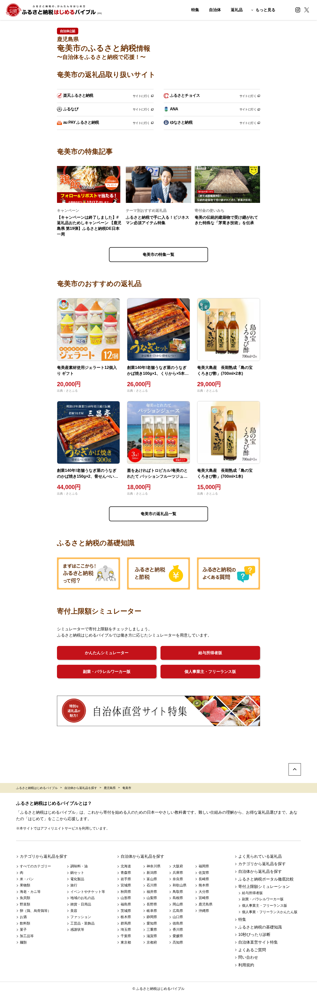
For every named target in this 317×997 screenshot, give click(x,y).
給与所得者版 (210, 653)
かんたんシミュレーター (107, 653)
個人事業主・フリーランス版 (210, 671)
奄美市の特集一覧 (158, 254)
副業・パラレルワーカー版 (107, 671)
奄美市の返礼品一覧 (158, 514)
